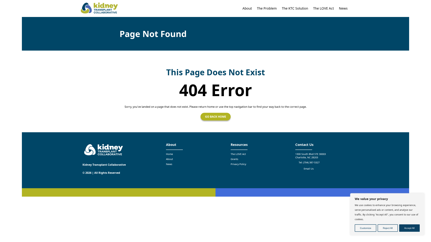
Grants (234, 159)
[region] (387, 214)
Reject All (388, 228)
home (211, 107)
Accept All (409, 228)
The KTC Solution (295, 8)
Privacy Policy (238, 164)
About (247, 8)
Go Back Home (215, 116)
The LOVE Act (323, 8)
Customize (365, 228)
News (343, 8)
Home (169, 154)
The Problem (267, 8)
